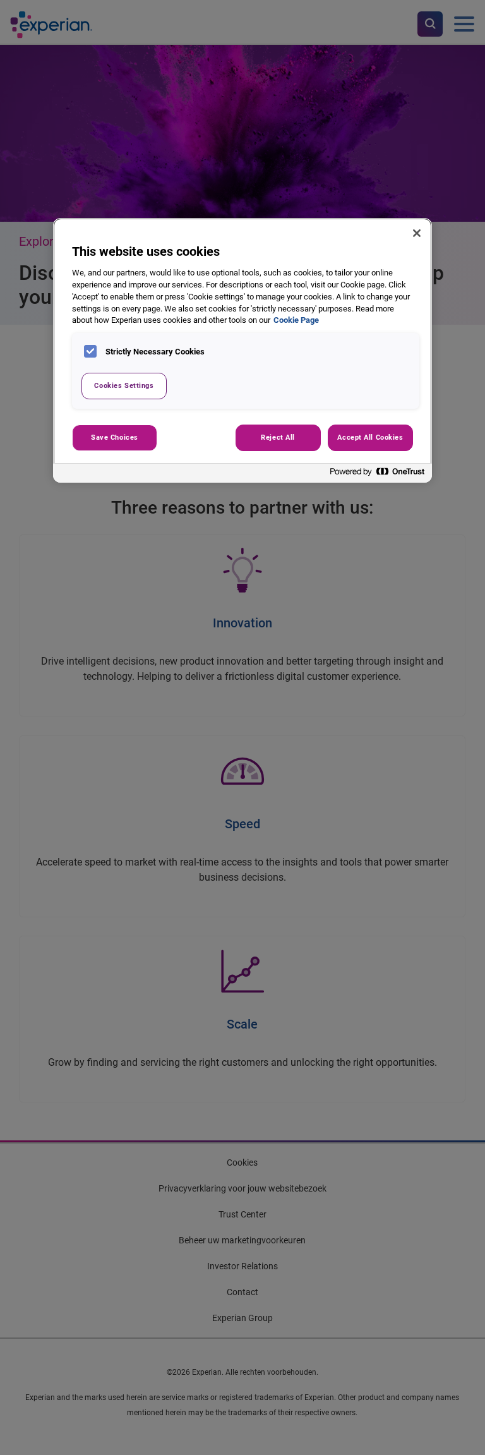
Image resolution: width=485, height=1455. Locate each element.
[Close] (417, 233)
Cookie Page (296, 320)
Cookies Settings (123, 385)
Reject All (278, 437)
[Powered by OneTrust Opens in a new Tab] (378, 475)
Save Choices (114, 437)
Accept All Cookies (370, 437)
